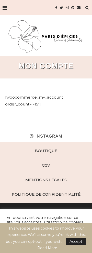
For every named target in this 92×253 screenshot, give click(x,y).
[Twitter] (61, 7)
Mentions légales (46, 179)
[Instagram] (67, 7)
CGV (46, 165)
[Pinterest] (72, 7)
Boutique (46, 150)
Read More (47, 248)
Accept (76, 241)
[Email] (78, 7)
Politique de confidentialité (46, 194)
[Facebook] (56, 7)
